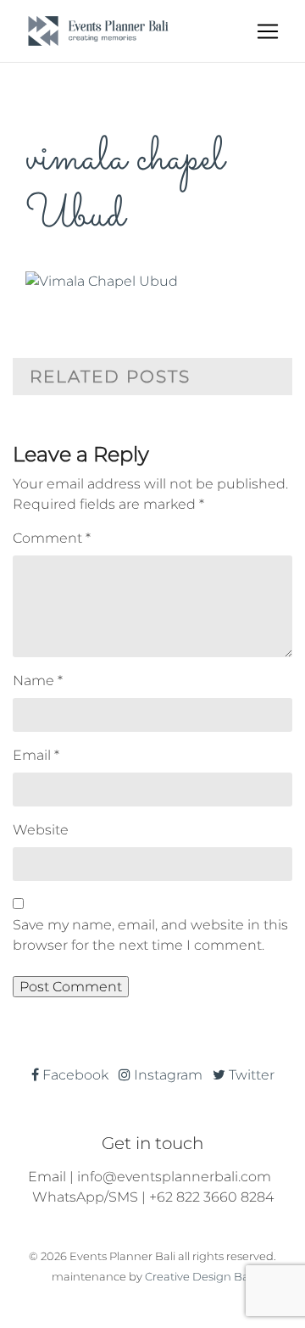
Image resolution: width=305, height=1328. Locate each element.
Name (38, 680)
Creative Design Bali (199, 1276)
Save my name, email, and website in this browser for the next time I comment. (150, 935)
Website (41, 830)
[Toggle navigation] (267, 31)
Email (36, 755)
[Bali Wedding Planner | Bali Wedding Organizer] (98, 31)
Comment (52, 538)
